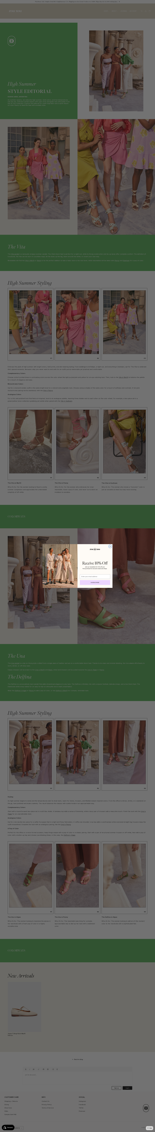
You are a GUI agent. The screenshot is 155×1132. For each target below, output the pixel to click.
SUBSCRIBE (95, 582)
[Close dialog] (110, 546)
